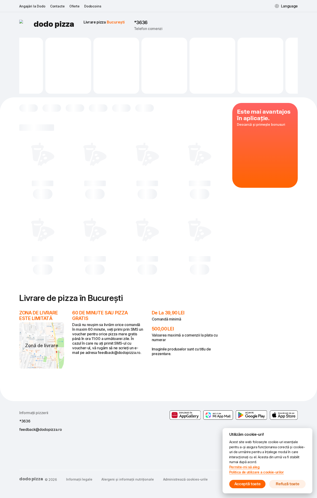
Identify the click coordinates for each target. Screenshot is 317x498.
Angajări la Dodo (32, 6)
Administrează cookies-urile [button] (185, 479)
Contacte (57, 6)
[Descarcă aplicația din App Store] (284, 415)
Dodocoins (92, 6)
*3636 (141, 22)
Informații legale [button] (79, 479)
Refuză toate (287, 484)
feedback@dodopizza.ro (40, 429)
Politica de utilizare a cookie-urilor (256, 472)
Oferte (74, 6)
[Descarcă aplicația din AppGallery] (185, 415)
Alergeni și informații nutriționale (127, 479)
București (116, 22)
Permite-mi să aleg (244, 467)
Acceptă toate (247, 484)
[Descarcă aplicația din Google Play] (218, 415)
